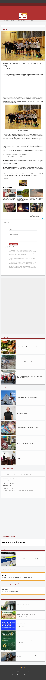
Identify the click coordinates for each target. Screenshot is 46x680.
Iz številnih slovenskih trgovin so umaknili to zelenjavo (29, 346)
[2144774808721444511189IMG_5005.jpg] (23, 183)
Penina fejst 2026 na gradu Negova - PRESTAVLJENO (29, 640)
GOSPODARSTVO (19, 20)
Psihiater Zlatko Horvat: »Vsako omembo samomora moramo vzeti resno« (29, 412)
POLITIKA (13, 20)
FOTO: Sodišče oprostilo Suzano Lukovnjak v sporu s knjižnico (29, 457)
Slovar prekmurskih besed (8, 569)
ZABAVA (32, 20)
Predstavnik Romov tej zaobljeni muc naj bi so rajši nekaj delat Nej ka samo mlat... (21, 474)
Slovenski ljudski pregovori (8, 536)
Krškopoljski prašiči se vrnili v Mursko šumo (27, 361)
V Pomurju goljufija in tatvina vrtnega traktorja (27, 558)
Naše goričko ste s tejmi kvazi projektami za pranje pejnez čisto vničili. (18, 490)
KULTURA (25, 20)
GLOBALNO (8, 20)
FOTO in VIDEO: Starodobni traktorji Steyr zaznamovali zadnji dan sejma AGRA (29, 377)
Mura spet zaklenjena (7, 495)
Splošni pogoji (20, 674)
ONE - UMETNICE (21, 623)
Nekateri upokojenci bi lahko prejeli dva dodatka (28, 427)
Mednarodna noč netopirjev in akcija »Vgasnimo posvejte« (28, 655)
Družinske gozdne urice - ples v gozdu (26, 614)
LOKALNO (3, 20)
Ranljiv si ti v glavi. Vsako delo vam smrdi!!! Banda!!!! (14, 480)
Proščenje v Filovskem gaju (23, 604)
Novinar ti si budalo (7, 485)
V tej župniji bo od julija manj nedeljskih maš (27, 397)
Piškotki (25, 674)
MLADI (29, 20)
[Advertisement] (23, 10)
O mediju (14, 674)
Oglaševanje (31, 674)
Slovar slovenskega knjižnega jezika (11, 584)
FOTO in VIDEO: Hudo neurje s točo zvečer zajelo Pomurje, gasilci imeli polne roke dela (28, 442)
